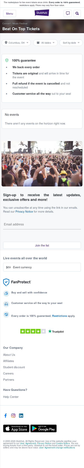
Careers (8, 373)
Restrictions (59, 316)
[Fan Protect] (17, 282)
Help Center (11, 396)
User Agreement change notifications (57, 447)
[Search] (77, 13)
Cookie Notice (63, 443)
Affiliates (8, 360)
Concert (6, 23)
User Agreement (28, 443)
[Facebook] (5, 415)
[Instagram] (13, 415)
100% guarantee (24, 60)
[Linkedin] (21, 415)
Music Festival (20, 23)
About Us (9, 354)
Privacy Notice (24, 211)
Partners (8, 379)
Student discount (14, 367)
